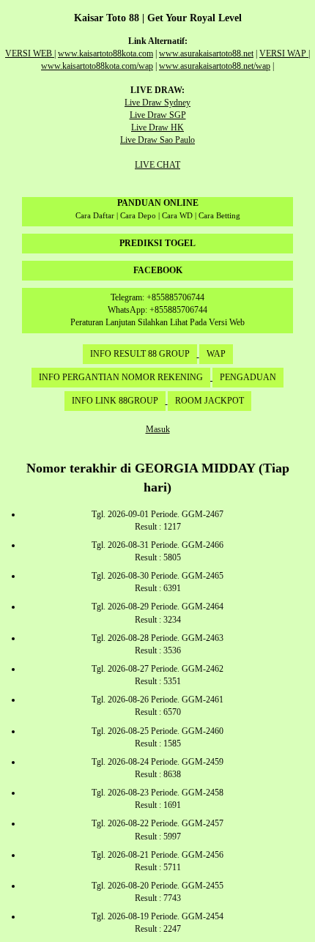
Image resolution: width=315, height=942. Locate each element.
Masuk (158, 429)
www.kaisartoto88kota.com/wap (97, 66)
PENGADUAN (248, 377)
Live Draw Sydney (157, 102)
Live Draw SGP (158, 115)
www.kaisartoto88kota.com (105, 53)
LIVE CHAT (157, 165)
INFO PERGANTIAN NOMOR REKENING (121, 377)
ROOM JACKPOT (209, 401)
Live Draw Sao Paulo (157, 140)
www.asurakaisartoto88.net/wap (214, 66)
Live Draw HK (157, 127)
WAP (216, 354)
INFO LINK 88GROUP (115, 401)
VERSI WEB (29, 53)
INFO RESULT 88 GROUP (140, 354)
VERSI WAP (283, 53)
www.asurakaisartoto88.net (206, 53)
